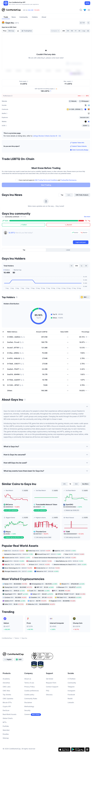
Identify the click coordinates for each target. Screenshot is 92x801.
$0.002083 (15, 597)
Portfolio (6, 739)
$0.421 (42, 607)
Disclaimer (28, 716)
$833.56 (39, 604)
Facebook (71, 708)
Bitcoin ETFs (7, 716)
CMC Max (6, 704)
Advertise (6, 696)
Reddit (70, 712)
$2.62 (71, 607)
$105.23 (14, 604)
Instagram (71, 704)
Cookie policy (29, 708)
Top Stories (7, 708)
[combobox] (55, 31)
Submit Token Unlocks (79, 159)
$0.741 (38, 614)
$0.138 (14, 614)
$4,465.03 (69, 610)
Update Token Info (78, 156)
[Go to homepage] (11, 10)
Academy (6, 692)
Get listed (49, 692)
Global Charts (8, 731)
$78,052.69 (73, 597)
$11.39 (41, 610)
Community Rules (30, 712)
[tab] (18, 30)
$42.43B (30, 10)
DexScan (6, 724)
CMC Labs (7, 700)
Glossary (49, 708)
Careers (27, 727)
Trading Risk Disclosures (68, 193)
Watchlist (6, 743)
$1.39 (45, 600)
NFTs (5, 735)
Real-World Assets (9, 727)
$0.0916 (62, 604)
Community (72, 696)
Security (27, 724)
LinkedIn (71, 716)
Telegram (71, 700)
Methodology (29, 720)
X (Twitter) (71, 692)
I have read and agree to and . (48, 193)
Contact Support (52, 700)
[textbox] (39, 249)
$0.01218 (44, 597)
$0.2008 (15, 610)
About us (27, 692)
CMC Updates (8, 712)
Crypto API (7, 720)
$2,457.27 (69, 600)
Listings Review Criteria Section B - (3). (47, 149)
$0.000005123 (41, 617)
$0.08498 (63, 614)
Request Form (51, 696)
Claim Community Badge (80, 163)
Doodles (6, 747)
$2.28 (13, 617)
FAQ (47, 704)
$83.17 (16, 607)
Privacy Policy (29, 700)
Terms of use (29, 696)
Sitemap (6, 751)
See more (87, 230)
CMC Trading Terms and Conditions (46, 193)
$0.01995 (18, 600)
